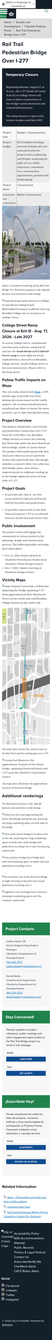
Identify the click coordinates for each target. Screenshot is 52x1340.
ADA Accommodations (29, 1238)
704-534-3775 (14, 962)
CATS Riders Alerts (26, 1271)
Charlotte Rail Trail (18, 1207)
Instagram (12, 1299)
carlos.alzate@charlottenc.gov (24, 966)
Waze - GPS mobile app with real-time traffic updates (25, 1199)
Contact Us (21, 1257)
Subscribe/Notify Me (27, 1261)
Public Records (24, 1247)
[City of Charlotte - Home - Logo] (11, 13)
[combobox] (18, 4)
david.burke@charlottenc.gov (23, 997)
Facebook (12, 1286)
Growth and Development (17, 24)
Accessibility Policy (26, 1233)
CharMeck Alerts (25, 1266)
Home (7, 22)
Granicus (7, 1325)
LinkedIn (11, 1290)
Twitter (10, 1295)
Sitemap (19, 1243)
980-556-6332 (14, 992)
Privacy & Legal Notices (30, 1252)
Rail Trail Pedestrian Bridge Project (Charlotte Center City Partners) (25, 1214)
